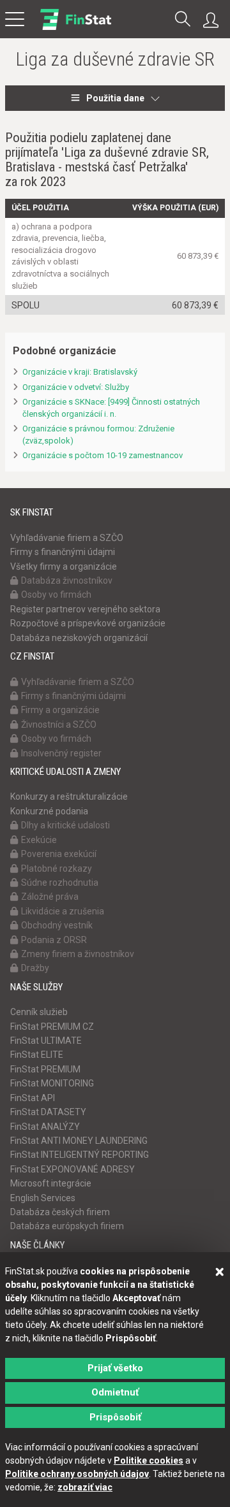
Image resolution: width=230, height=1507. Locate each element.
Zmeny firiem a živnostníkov (77, 954)
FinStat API (32, 1098)
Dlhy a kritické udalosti (65, 825)
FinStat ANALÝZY (45, 1126)
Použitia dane (115, 98)
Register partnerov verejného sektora (85, 609)
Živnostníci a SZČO (58, 724)
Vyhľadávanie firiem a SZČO (66, 538)
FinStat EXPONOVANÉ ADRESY (72, 1169)
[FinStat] (75, 28)
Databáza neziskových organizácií (79, 638)
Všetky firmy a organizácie (63, 566)
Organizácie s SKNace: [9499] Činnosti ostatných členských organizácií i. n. (111, 408)
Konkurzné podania (49, 811)
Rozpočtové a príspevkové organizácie (87, 623)
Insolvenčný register (61, 753)
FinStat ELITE (36, 1054)
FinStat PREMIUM (45, 1069)
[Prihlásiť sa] (214, 20)
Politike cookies (148, 1460)
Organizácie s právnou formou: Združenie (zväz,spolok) (98, 434)
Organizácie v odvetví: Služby (75, 387)
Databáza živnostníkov (66, 580)
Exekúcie (39, 840)
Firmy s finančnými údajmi (62, 552)
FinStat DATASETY (48, 1112)
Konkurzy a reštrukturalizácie (69, 796)
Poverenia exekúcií (58, 854)
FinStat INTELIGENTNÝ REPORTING (79, 1155)
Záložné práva (50, 896)
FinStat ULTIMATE (46, 1040)
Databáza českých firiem (60, 1212)
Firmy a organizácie (60, 710)
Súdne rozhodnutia (59, 882)
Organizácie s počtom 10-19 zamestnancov (102, 455)
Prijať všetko (115, 1368)
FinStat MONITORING (52, 1083)
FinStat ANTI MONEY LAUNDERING (79, 1141)
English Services (42, 1198)
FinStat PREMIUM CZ (52, 1026)
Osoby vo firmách (56, 594)
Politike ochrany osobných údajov (77, 1474)
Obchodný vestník (57, 925)
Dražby (35, 968)
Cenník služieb (39, 1012)
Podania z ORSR (54, 940)
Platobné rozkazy (56, 868)
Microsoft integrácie (50, 1183)
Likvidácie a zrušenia (62, 911)
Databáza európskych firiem (67, 1226)
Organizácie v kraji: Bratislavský (79, 372)
